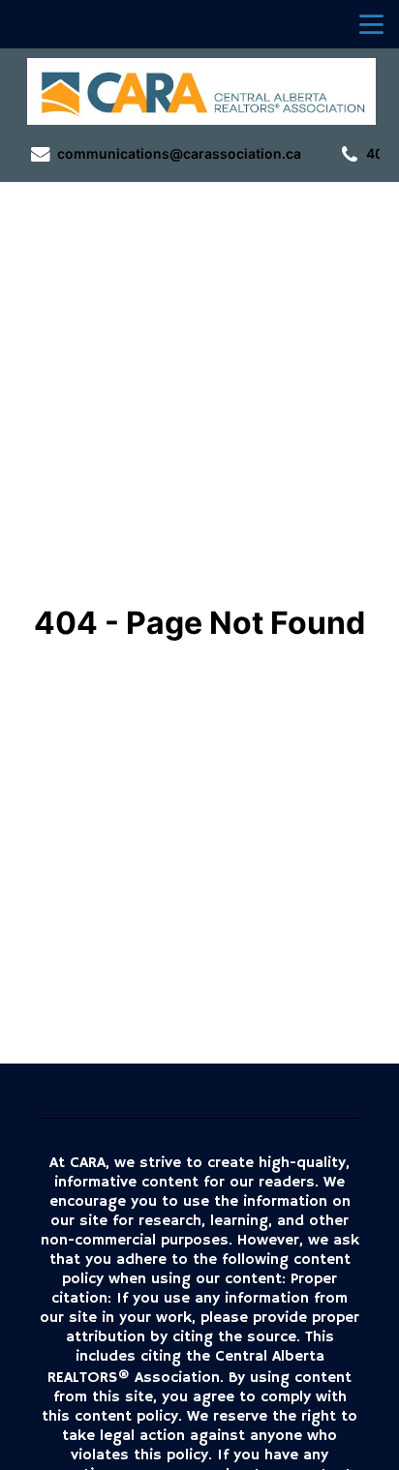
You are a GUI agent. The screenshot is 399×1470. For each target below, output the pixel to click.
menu (371, 25)
